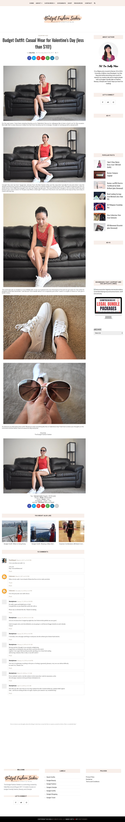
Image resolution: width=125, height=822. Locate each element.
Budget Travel (51, 797)
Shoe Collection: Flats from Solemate (114, 216)
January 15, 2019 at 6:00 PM (24, 601)
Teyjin (10, 582)
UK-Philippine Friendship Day (114, 206)
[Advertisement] (109, 133)
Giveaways (61, 3)
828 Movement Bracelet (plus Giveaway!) (115, 226)
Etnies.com (29, 290)
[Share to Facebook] (29, 58)
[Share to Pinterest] (57, 58)
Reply (10, 571)
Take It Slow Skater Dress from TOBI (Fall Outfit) (114, 164)
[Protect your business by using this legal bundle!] (108, 318)
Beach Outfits (51, 777)
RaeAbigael (12, 560)
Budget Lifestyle (52, 787)
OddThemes (82, 819)
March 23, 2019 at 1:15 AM (24, 673)
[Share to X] (34, 58)
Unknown (12, 576)
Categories (49, 3)
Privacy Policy (90, 777)
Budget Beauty (51, 780)
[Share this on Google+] (38, 58)
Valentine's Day (43, 35)
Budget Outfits (51, 791)
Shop (70, 3)
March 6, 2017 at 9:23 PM (22, 576)
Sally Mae (32, 53)
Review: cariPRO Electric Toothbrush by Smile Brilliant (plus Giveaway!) (115, 185)
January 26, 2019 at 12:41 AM (25, 617)
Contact (88, 3)
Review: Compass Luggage (112, 174)
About (38, 3)
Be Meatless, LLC (58, 819)
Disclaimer (89, 779)
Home (32, 3)
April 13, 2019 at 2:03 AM (24, 685)
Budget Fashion (51, 784)
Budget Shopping (52, 794)
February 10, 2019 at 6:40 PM (25, 660)
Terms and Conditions (92, 781)
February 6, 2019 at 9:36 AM (25, 644)
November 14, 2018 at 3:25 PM (23, 590)
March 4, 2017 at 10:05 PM (24, 560)
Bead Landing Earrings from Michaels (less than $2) (115, 196)
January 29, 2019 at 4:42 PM (24, 633)
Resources (78, 3)
